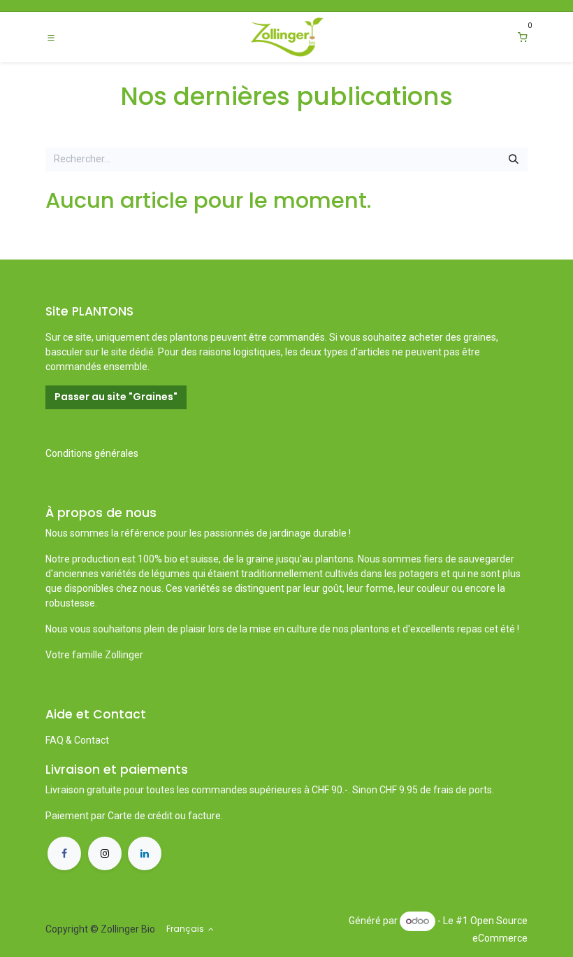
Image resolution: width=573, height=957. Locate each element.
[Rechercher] (514, 159)
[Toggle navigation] (51, 37)
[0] (523, 37)
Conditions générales (91, 453)
